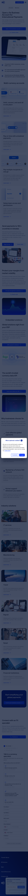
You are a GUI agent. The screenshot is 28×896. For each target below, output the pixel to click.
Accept (22, 455)
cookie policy (7, 450)
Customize (15, 455)
